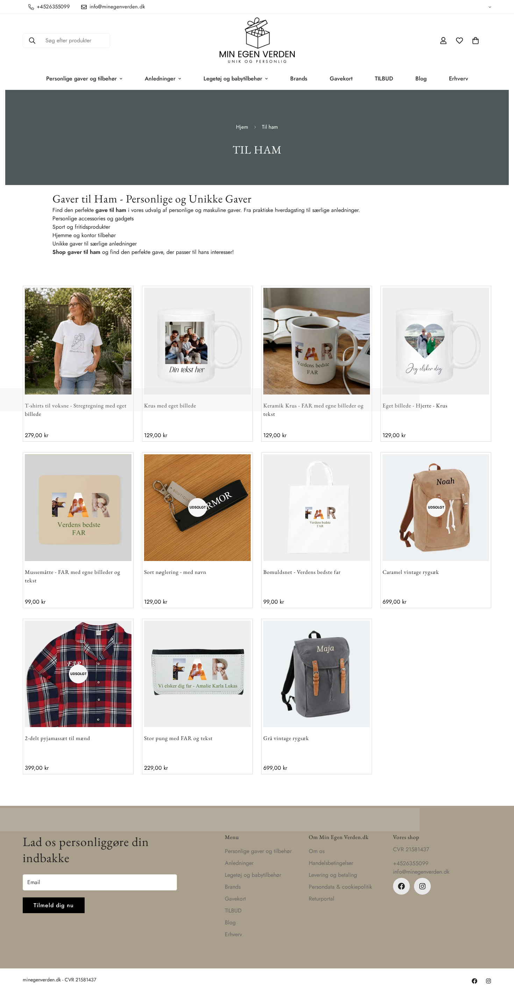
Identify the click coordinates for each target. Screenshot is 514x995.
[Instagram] (422, 886)
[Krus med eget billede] (197, 341)
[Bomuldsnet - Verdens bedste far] (316, 507)
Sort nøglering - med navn (175, 572)
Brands (298, 78)
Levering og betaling (333, 875)
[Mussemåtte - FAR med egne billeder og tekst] (78, 507)
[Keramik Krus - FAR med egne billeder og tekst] (316, 341)
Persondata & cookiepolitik (340, 887)
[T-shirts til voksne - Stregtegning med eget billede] (78, 341)
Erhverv (458, 78)
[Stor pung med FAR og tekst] (197, 674)
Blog (421, 78)
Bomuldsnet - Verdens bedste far (302, 572)
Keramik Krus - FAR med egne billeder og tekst (313, 410)
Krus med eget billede (170, 405)
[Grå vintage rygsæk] (316, 674)
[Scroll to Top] (500, 957)
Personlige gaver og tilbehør (81, 78)
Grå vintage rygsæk (286, 738)
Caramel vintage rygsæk (411, 572)
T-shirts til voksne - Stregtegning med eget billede (76, 410)
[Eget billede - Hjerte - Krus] (436, 341)
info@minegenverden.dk (421, 872)
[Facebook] (401, 886)
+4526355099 (410, 863)
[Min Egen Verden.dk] (257, 40)
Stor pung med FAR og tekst (178, 738)
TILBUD (384, 78)
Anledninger (160, 78)
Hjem (242, 127)
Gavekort (341, 78)
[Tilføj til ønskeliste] (113, 306)
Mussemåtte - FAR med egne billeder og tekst (72, 576)
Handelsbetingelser (331, 863)
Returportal (321, 899)
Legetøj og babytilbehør (233, 78)
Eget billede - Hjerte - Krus (415, 405)
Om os (316, 851)
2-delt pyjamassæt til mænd (57, 738)
